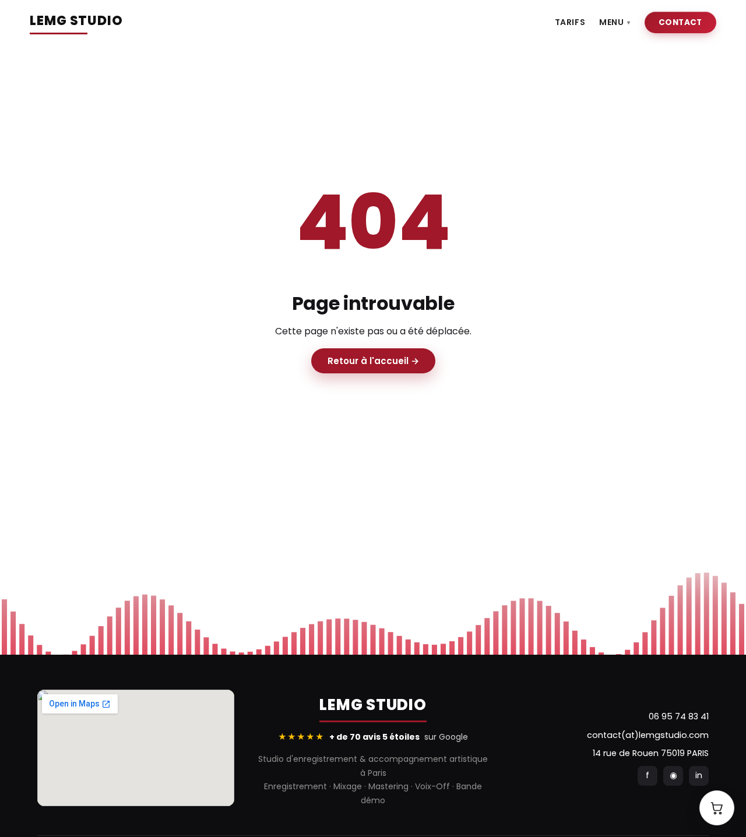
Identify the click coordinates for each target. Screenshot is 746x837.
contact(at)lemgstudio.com (648, 735)
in (698, 775)
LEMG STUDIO (76, 21)
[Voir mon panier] (716, 807)
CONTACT (680, 22)
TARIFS (570, 22)
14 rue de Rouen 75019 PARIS (651, 753)
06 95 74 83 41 (679, 716)
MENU (615, 22)
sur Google (373, 737)
